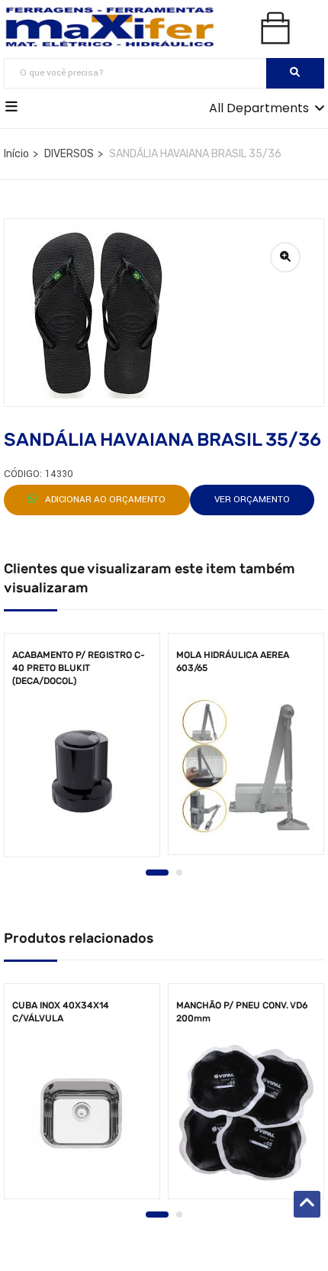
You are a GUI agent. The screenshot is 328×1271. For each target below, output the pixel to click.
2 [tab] (179, 872)
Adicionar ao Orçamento (104, 499)
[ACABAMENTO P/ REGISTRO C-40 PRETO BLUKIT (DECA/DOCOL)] (82, 771)
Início (16, 153)
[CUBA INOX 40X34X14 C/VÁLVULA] (82, 1113)
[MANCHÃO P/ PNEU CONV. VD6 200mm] (246, 1113)
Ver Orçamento (252, 499)
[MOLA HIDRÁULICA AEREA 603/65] (246, 765)
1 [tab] (157, 872)
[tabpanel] (82, 750)
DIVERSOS (69, 153)
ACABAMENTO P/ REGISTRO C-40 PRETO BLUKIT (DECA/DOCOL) (78, 668)
